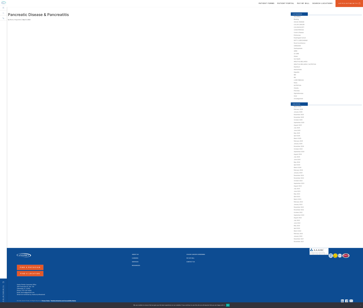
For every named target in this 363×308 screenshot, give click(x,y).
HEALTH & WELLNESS (300, 61)
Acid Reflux (297, 16)
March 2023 (297, 199)
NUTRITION (297, 85)
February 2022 (298, 233)
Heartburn (297, 67)
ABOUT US (135, 254)
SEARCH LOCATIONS (322, 3)
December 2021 (299, 239)
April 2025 (297, 135)
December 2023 (299, 175)
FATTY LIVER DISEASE (301, 40)
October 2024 (298, 149)
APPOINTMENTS (348, 3)
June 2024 (297, 159)
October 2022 (298, 212)
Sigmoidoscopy (298, 93)
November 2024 (299, 146)
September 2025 (299, 122)
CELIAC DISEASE (299, 22)
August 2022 (298, 217)
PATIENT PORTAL (285, 3)
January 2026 (298, 112)
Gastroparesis (298, 48)
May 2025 (297, 133)
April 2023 (297, 196)
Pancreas (297, 90)
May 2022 (297, 225)
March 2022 (297, 231)
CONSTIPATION (299, 30)
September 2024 (299, 151)
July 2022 (297, 220)
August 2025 (298, 125)
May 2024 (297, 162)
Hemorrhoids (298, 69)
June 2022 (297, 223)
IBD (295, 75)
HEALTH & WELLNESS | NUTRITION (305, 64)
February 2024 (298, 170)
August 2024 (298, 154)
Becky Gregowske (15, 19)
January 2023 (298, 204)
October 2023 (298, 180)
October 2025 (298, 120)
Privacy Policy (46, 300)
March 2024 (297, 167)
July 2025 (297, 128)
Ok (228, 305)
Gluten (296, 56)
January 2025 (298, 143)
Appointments (3, 295)
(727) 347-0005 (26, 290)
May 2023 (297, 194)
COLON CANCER (299, 24)
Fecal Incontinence (299, 43)
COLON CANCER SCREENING (196, 254)
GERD (295, 51)
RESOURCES (136, 265)
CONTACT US (191, 261)
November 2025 (299, 117)
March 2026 (297, 106)
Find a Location (30, 273)
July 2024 (297, 157)
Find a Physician (30, 267)
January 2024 (298, 173)
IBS (295, 77)
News (295, 82)
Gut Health (297, 59)
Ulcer (295, 96)
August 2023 (298, 186)
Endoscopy (297, 35)
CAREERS (135, 258)
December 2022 (299, 207)
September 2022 (299, 215)
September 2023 (299, 183)
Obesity (296, 88)
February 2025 (298, 141)
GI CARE (296, 53)
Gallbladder (297, 45)
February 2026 (298, 109)
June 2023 (297, 191)
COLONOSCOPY (299, 27)
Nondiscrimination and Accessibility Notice (63, 300)
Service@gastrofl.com (27, 292)
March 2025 (297, 138)
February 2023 (298, 202)
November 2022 (299, 210)
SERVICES (135, 261)
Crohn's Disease (299, 32)
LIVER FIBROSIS (299, 80)
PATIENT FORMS (267, 3)
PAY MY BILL (303, 3)
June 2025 (297, 130)
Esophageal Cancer (300, 38)
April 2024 (297, 165)
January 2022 (298, 236)
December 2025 (299, 114)
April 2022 (297, 228)
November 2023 (299, 178)
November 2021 (299, 241)
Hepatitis (296, 72)
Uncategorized (298, 98)
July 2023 (297, 188)
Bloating (296, 19)
